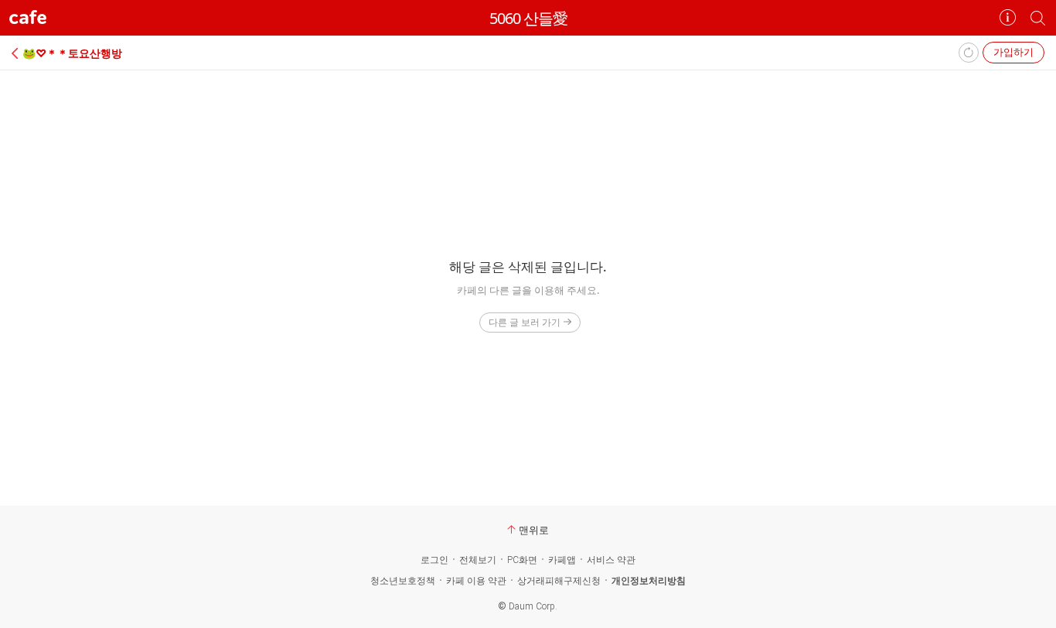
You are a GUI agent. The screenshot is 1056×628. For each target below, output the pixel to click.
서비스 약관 (611, 560)
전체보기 (477, 560)
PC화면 (522, 560)
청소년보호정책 (402, 580)
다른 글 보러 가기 (524, 322)
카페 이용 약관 (476, 580)
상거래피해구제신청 (559, 580)
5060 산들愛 (528, 18)
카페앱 (562, 560)
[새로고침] (969, 53)
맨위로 (534, 530)
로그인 (434, 560)
